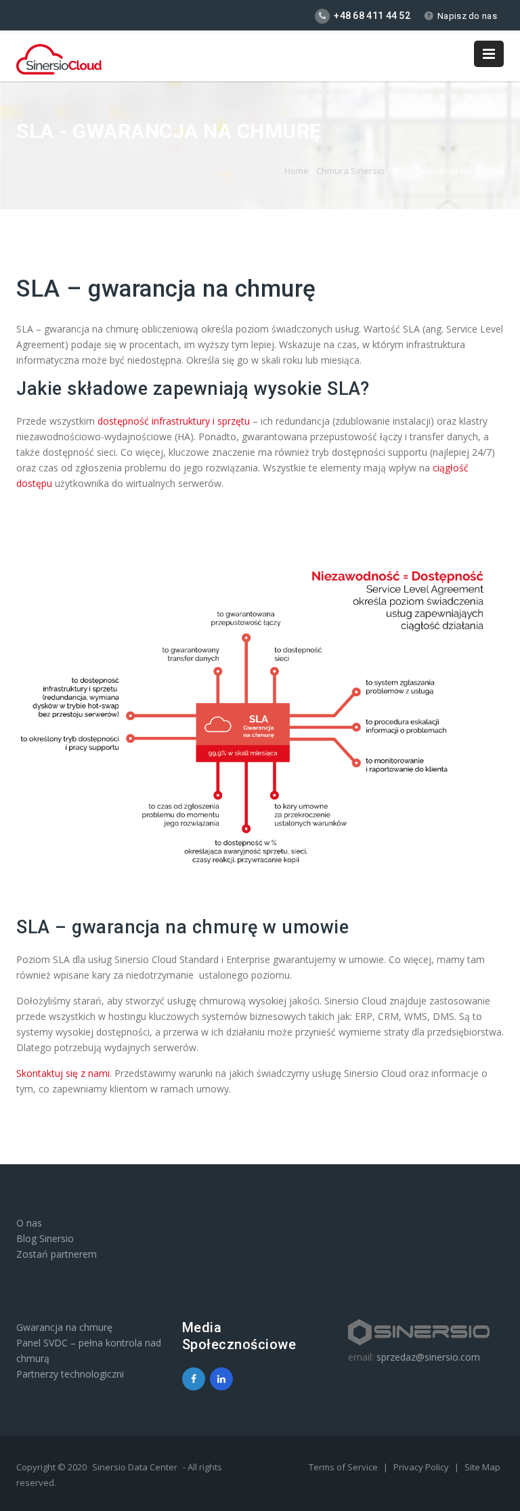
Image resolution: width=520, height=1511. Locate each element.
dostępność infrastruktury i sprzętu (174, 420)
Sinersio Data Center (134, 1467)
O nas (29, 1222)
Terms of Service (344, 1467)
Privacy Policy (422, 1467)
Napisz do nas (467, 16)
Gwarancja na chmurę (64, 1327)
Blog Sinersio (45, 1238)
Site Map (482, 1467)
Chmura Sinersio (350, 171)
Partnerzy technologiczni (70, 1373)
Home (296, 171)
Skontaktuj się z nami (63, 1073)
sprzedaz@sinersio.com (428, 1356)
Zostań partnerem (56, 1254)
